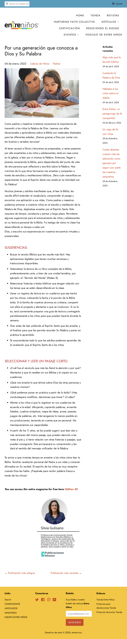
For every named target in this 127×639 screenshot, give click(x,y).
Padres (56, 63)
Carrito (119, 3)
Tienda (96, 15)
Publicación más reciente (64, 573)
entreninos (77, 632)
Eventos (70, 34)
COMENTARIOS (12, 603)
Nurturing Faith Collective (74, 22)
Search (8, 599)
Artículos (109, 22)
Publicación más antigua (21, 573)
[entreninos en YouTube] (54, 600)
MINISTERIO (11, 612)
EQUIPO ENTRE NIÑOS (16, 617)
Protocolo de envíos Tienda (109, 612)
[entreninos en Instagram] (48, 600)
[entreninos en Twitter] (37, 600)
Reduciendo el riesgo (102, 28)
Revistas (113, 15)
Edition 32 (71, 489)
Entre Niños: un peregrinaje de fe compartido (112, 113)
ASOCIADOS (11, 608)
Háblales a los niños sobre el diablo (110, 93)
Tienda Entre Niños (105, 599)
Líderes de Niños (39, 63)
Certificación (69, 28)
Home (80, 15)
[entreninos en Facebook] (43, 600)
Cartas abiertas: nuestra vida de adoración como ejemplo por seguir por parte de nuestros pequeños (112, 163)
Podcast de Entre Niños (104, 34)
